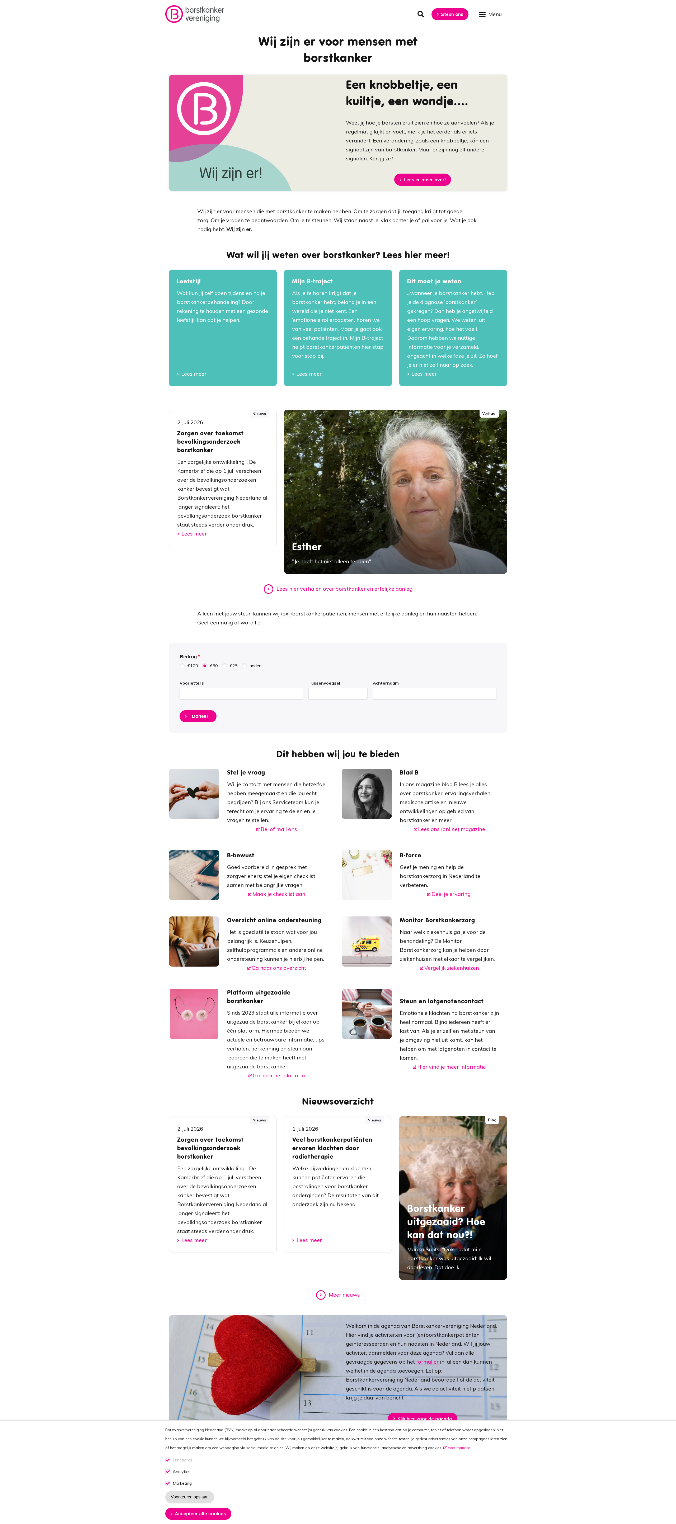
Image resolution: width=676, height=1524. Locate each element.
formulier (428, 1361)
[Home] (194, 14)
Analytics (181, 1471)
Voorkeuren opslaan (190, 1497)
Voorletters (192, 683)
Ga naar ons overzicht (279, 967)
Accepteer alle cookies (200, 1513)
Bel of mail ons (279, 829)
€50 (214, 665)
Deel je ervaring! (451, 894)
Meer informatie (459, 1448)
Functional (182, 1460)
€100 (192, 665)
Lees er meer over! (425, 179)
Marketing (182, 1483)
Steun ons (452, 14)
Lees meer (193, 373)
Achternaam (386, 683)
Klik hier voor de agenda (424, 1419)
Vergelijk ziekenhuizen (451, 967)
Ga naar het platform (279, 1075)
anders (256, 665)
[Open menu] (492, 13)
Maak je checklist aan (278, 894)
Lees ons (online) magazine (451, 829)
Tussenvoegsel (324, 683)
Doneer (200, 716)
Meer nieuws (344, 1294)
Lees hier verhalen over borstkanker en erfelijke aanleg (344, 588)
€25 (234, 665)
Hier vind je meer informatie (451, 1066)
